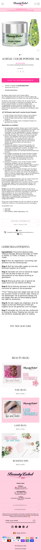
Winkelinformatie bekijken (11, 90)
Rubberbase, (21, 211)
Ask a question (20, 224)
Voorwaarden (20, 509)
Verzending (17, 65)
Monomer (8, 210)
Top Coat (7, 208)
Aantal (20, 68)
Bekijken (20, 393)
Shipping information (20, 221)
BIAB (15, 211)
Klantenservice (20, 505)
